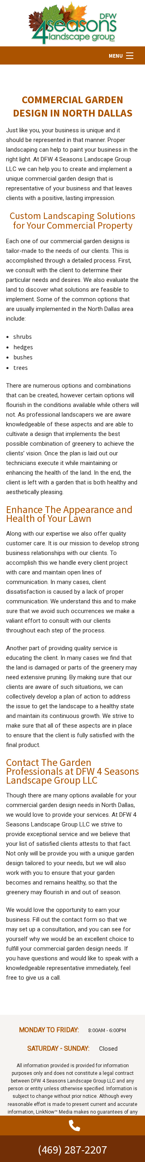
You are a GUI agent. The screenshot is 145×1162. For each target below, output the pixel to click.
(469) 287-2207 (72, 1149)
